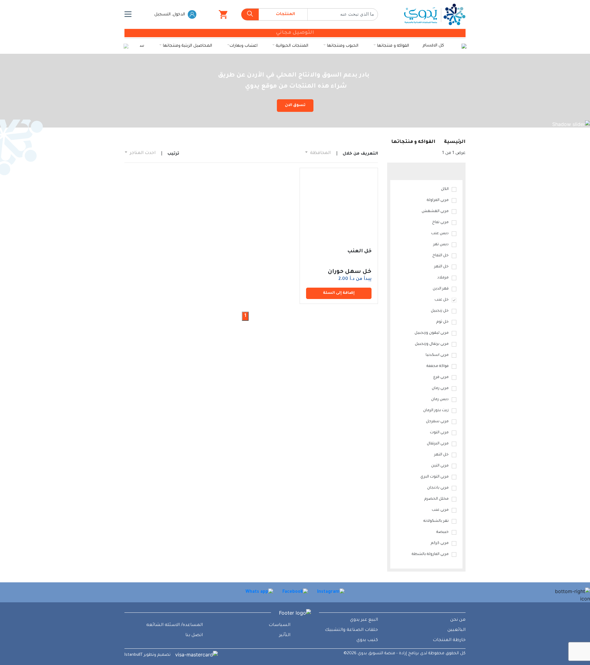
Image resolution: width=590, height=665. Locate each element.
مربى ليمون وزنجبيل (432, 333)
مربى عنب (440, 510)
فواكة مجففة (438, 366)
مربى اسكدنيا (437, 355)
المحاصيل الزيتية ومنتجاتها (187, 46)
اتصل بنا (194, 635)
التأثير (284, 635)
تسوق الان (295, 105)
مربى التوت (439, 433)
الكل (445, 189)
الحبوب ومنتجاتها (342, 46)
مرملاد (443, 278)
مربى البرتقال (438, 444)
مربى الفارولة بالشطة (430, 554)
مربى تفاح (440, 222)
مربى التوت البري (434, 477)
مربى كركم (440, 543)
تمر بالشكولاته (436, 521)
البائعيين (456, 630)
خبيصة (442, 532)
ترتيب (173, 153)
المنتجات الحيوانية (291, 46)
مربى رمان (440, 388)
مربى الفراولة (438, 200)
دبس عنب (440, 233)
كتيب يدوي (367, 640)
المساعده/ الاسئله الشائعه (174, 625)
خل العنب (359, 251)
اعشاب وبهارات (244, 46)
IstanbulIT (133, 655)
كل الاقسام (433, 45)
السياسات (279, 625)
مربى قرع (441, 377)
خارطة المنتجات (449, 640)
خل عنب (442, 300)
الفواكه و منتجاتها (392, 46)
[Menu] (128, 14)
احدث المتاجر (141, 153)
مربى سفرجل (437, 421)
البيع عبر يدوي (364, 620)
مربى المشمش (435, 211)
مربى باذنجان (438, 488)
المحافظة (320, 153)
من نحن (458, 620)
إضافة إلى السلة (339, 293)
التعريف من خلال (360, 153)
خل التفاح (440, 256)
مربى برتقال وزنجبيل (432, 344)
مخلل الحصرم (436, 499)
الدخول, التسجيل (170, 14)
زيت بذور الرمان (436, 410)
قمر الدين (441, 289)
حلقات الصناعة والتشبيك (351, 630)
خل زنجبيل (440, 311)
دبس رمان (440, 399)
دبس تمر (441, 244)
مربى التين (440, 466)
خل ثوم (442, 322)
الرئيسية (455, 142)
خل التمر (441, 267)
